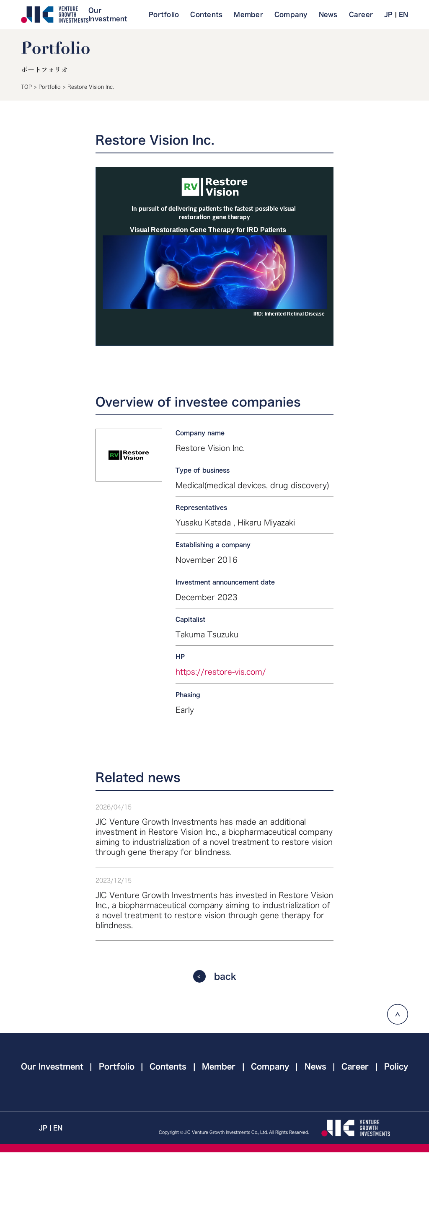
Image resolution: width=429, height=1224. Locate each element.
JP (388, 14)
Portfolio (164, 14)
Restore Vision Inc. (90, 86)
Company (291, 14)
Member (248, 14)
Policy (396, 1066)
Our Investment (108, 14)
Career (361, 14)
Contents (206, 14)
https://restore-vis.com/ (221, 671)
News (328, 14)
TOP (26, 86)
